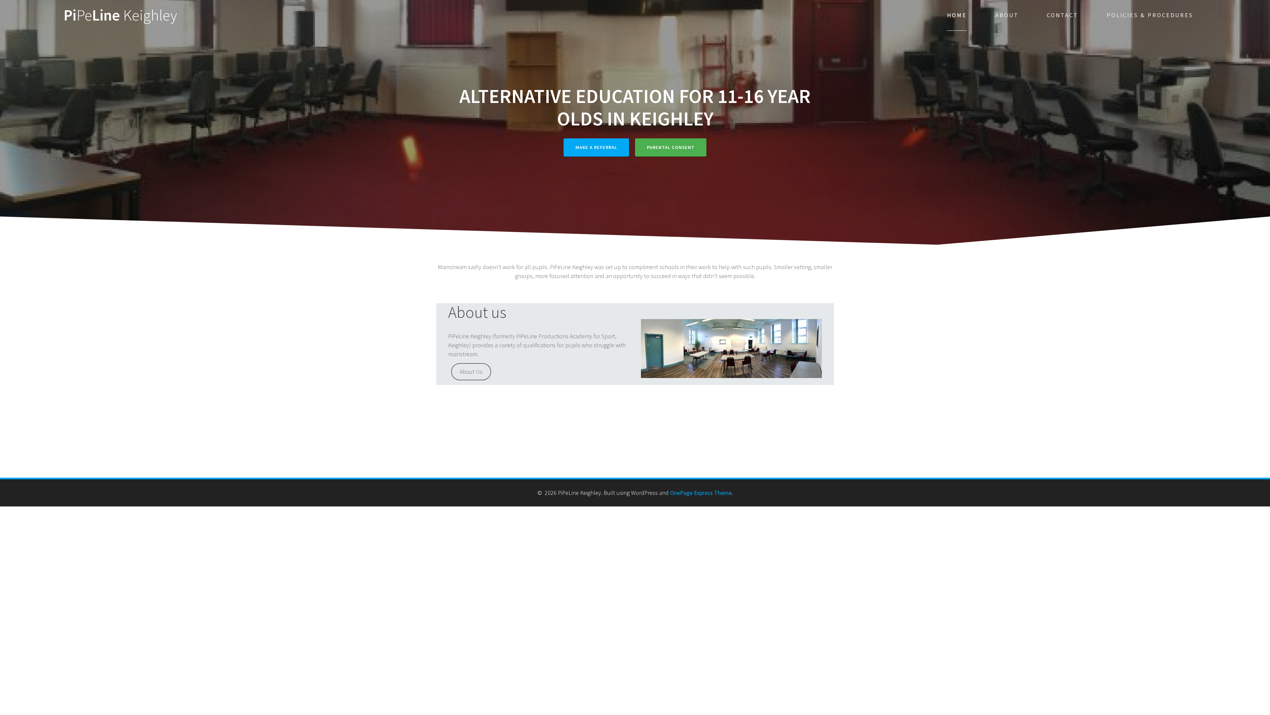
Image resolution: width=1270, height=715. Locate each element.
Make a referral (596, 147)
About (1007, 15)
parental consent (671, 147)
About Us (471, 371)
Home (957, 15)
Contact (1062, 15)
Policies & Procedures (1150, 15)
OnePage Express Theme (701, 493)
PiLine (120, 15)
